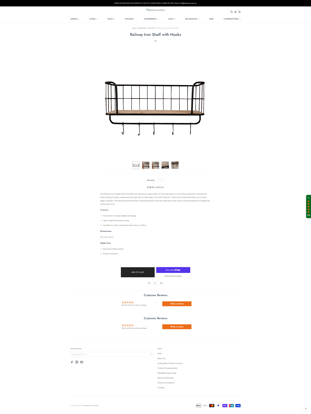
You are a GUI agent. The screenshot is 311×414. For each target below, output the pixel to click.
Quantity (151, 180)
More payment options (173, 276)
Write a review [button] (176, 304)
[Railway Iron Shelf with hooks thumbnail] (136, 165)
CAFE (171, 19)
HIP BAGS (129, 19)
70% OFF (151, 28)
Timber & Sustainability (167, 368)
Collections (142, 28)
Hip (155, 41)
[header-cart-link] (239, 12)
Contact (161, 387)
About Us (161, 358)
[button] (308, 206)
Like (149, 283)
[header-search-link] (231, 12)
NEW (211, 19)
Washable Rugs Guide (166, 373)
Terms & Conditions (165, 383)
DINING (74, 19)
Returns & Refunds (165, 378)
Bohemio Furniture (91, 406)
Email (161, 283)
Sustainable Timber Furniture (169, 363)
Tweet (155, 283)
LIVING (92, 19)
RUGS (110, 19)
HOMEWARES (150, 19)
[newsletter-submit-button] (151, 354)
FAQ (159, 353)
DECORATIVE (191, 19)
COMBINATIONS (231, 19)
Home (134, 28)
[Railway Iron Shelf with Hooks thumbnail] (145, 165)
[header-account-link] (235, 12)
